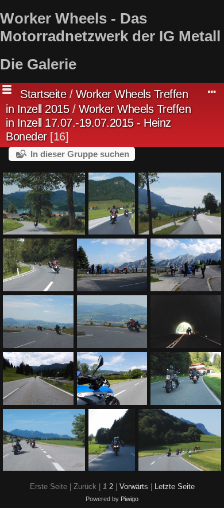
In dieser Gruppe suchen (79, 154)
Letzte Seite (175, 486)
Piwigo (129, 498)
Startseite (43, 94)
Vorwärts (133, 486)
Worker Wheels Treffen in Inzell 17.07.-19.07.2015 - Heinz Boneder (98, 123)
